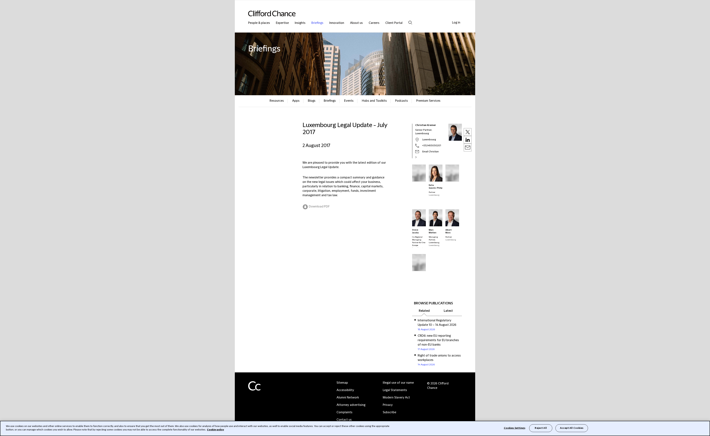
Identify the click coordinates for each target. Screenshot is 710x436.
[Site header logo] (347, 13)
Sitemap (342, 382)
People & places (259, 23)
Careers (374, 23)
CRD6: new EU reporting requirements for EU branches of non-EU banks (438, 340)
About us (356, 23)
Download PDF (319, 206)
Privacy (388, 405)
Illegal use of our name (398, 382)
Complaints (344, 412)
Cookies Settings (514, 428)
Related (424, 310)
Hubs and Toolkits (374, 100)
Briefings (317, 23)
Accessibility (345, 390)
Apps (296, 100)
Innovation (336, 23)
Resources (277, 100)
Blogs (311, 100)
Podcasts (401, 100)
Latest (448, 310)
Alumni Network (348, 397)
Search (410, 22)
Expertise (282, 23)
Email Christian (430, 151)
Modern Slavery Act (396, 397)
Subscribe (389, 412)
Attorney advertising (351, 405)
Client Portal (394, 23)
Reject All (541, 428)
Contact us (344, 419)
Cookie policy (215, 429)
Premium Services (428, 100)
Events (349, 100)
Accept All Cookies (571, 428)
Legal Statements (395, 390)
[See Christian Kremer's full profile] (420, 157)
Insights (300, 23)
